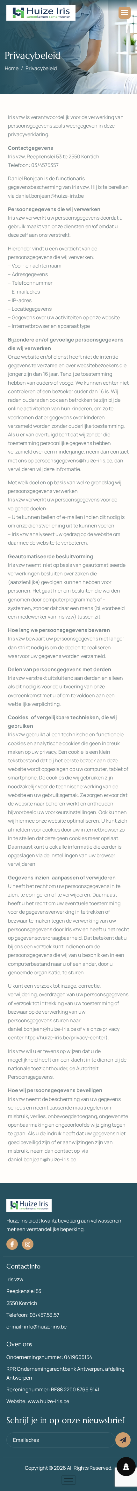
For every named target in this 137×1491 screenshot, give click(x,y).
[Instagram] (27, 1244)
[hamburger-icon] (125, 13)
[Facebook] (12, 1244)
